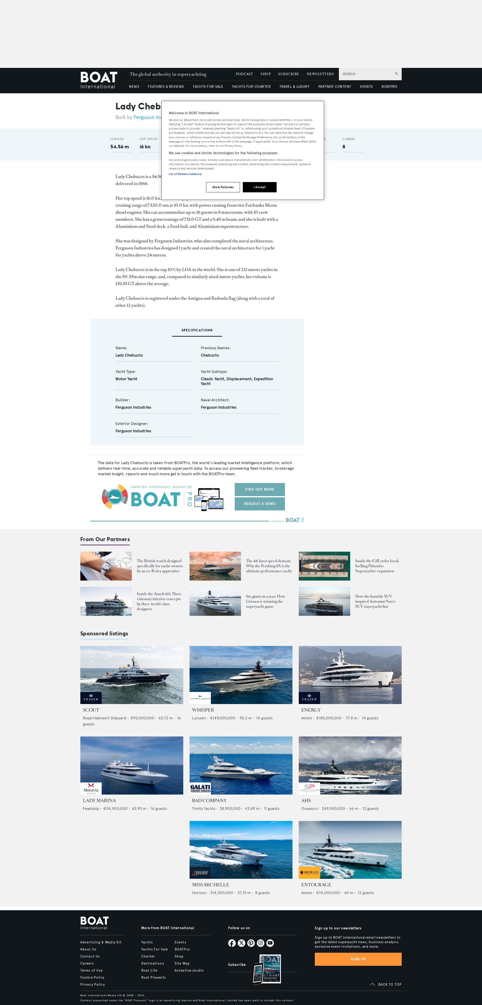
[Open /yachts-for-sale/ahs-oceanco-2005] (350, 765)
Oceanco (309, 808)
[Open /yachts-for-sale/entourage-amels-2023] (350, 850)
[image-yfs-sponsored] (91, 702)
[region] (242, 150)
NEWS (134, 86)
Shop (179, 956)
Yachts (147, 942)
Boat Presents (153, 978)
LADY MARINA (99, 801)
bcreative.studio (189, 971)
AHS (306, 801)
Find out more (260, 489)
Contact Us (90, 956)
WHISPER (203, 710)
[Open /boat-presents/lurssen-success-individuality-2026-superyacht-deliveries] (215, 601)
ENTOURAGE (316, 885)
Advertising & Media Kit (101, 942)
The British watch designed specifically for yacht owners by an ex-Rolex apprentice (160, 566)
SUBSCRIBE (288, 74)
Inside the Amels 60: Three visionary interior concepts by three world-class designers (159, 601)
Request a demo (260, 504)
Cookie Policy (92, 978)
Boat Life (149, 971)
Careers (87, 964)
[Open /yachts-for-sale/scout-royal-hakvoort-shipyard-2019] (131, 675)
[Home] (102, 80)
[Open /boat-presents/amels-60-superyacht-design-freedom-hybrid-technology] (106, 601)
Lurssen (199, 718)
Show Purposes (222, 187)
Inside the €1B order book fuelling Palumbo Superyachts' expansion (377, 566)
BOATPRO (389, 86)
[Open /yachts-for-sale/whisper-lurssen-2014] (241, 675)
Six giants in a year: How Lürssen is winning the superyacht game (265, 601)
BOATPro (182, 949)
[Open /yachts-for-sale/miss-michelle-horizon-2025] (241, 850)
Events (180, 942)
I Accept (260, 187)
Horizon (199, 892)
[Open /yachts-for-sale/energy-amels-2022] (350, 675)
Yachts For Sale (154, 949)
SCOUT (91, 710)
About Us (88, 949)
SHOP (266, 74)
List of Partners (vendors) (185, 174)
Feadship (91, 808)
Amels (306, 718)
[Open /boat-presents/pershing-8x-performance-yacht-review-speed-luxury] (215, 566)
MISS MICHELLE (210, 885)
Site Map (182, 964)
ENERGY (311, 710)
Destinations (152, 964)
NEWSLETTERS (320, 74)
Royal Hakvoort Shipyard (104, 718)
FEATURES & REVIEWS (166, 86)
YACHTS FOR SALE (208, 86)
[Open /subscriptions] (262, 970)
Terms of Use (91, 971)
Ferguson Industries (156, 117)
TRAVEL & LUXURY (294, 86)
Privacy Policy (92, 985)
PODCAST (244, 74)
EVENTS (366, 86)
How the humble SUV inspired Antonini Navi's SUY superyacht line (375, 601)
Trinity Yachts (203, 808)
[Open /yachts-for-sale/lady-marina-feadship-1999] (131, 765)
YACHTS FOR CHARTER (251, 86)
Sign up (358, 959)
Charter (148, 956)
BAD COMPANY (209, 801)
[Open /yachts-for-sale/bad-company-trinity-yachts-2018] (241, 765)
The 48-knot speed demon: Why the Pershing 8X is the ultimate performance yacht (269, 566)
